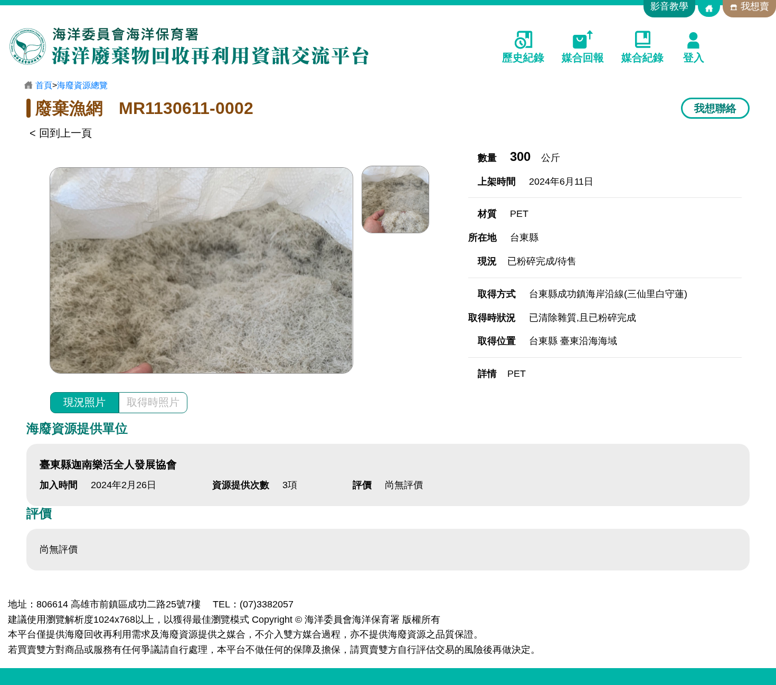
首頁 (43, 85)
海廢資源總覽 (82, 85)
